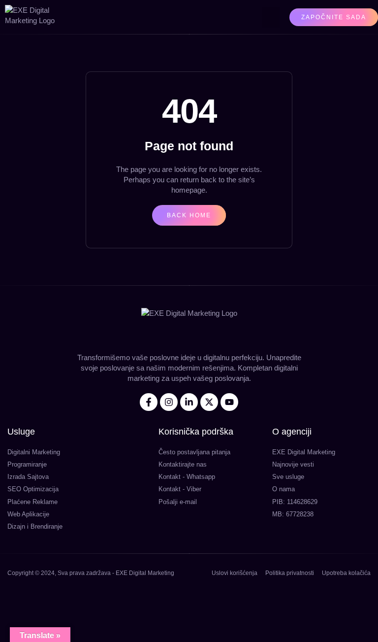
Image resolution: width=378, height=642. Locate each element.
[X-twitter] (209, 402)
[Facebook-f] (149, 402)
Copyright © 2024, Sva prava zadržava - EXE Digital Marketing (90, 573)
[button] (271, 17)
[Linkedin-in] (189, 402)
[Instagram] (169, 402)
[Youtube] (229, 402)
